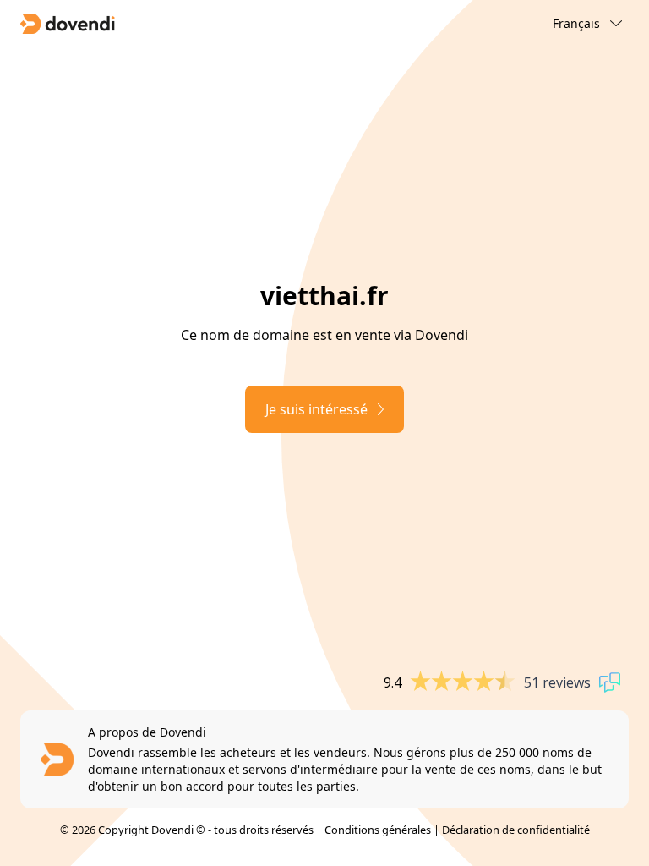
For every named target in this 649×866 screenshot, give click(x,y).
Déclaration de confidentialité (516, 829)
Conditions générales (377, 829)
